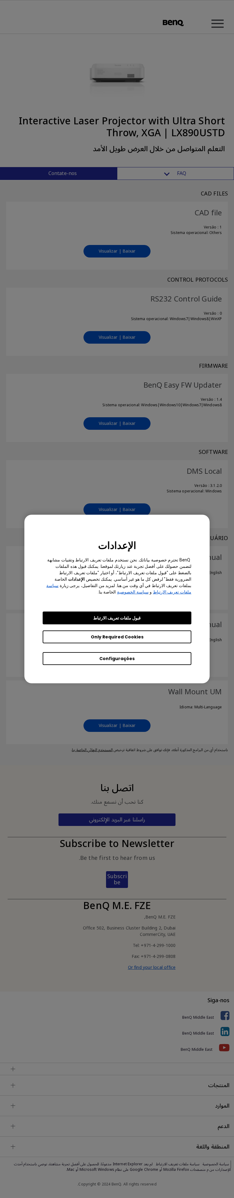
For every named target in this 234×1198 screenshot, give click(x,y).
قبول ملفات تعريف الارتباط (117, 618)
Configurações (117, 659)
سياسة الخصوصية (133, 592)
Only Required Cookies (117, 637)
